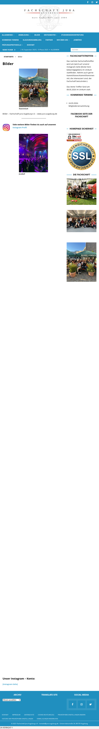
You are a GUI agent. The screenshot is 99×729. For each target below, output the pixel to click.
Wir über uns (62, 40)
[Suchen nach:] (83, 49)
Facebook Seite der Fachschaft (81, 115)
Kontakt (30, 45)
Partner (49, 40)
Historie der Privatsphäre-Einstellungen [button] (17, 719)
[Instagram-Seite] (10, 684)
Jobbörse (78, 40)
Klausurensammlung (32, 40)
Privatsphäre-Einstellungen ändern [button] (71, 715)
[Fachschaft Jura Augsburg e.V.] (49, 31)
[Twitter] (96, 2)
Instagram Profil (20, 127)
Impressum (16, 715)
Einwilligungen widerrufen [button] (47, 719)
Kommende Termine (10, 40)
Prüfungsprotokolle (11, 45)
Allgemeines (7, 35)
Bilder (37, 35)
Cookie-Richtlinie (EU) (46, 715)
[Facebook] (87, 2)
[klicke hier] (86, 67)
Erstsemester (50, 35)
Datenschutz (29, 715)
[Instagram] (92, 2)
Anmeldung (23, 35)
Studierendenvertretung (72, 35)
